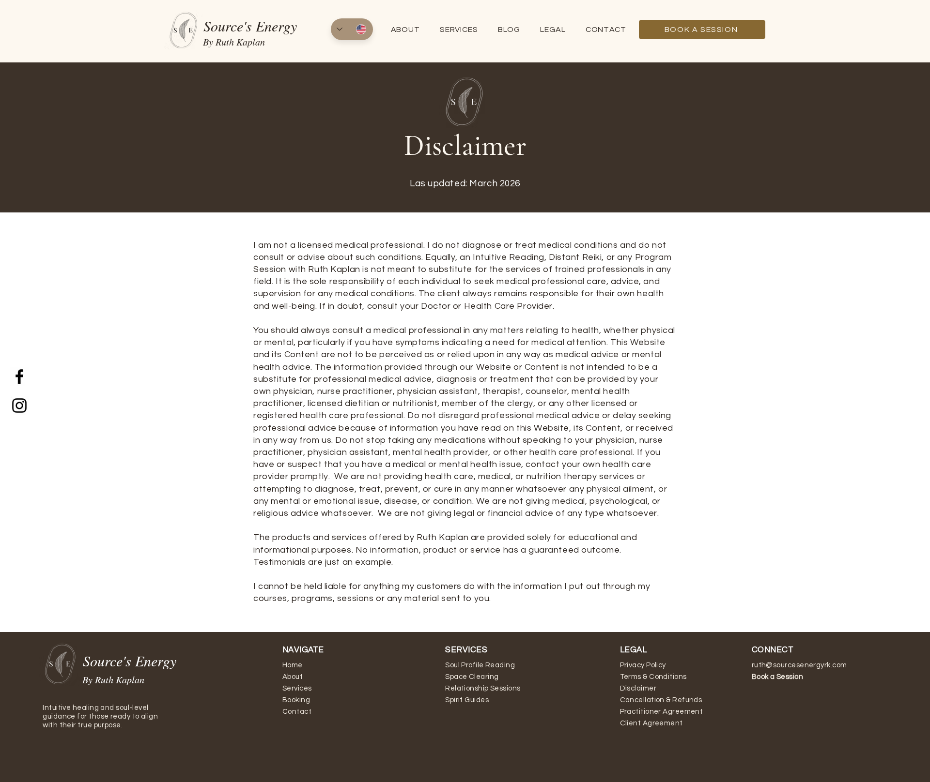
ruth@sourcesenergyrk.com (799, 665)
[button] (553, 29)
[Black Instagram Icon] (19, 405)
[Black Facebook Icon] (19, 376)
